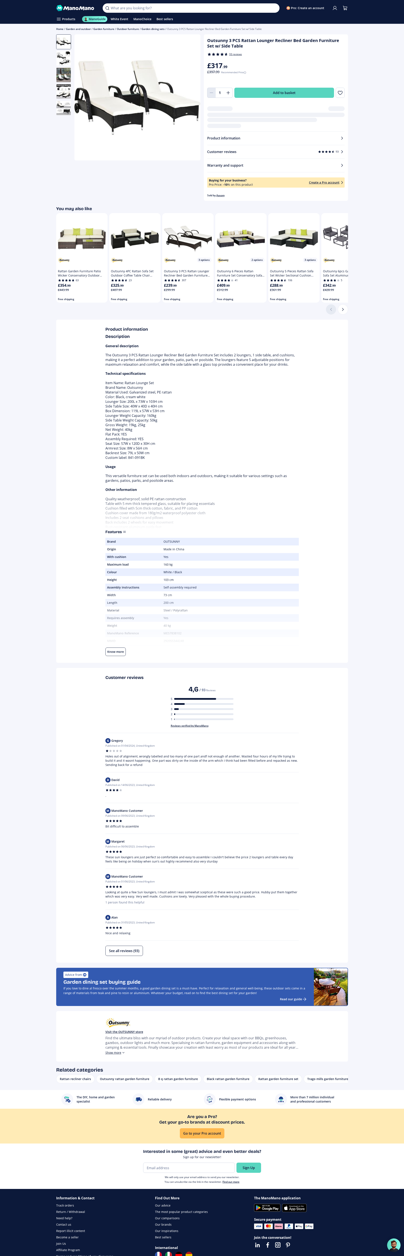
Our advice (163, 1205)
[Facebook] (267, 1245)
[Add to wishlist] (340, 93)
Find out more (230, 1182)
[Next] (343, 309)
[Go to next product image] (192, 98)
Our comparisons (167, 1218)
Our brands (163, 1224)
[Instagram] (277, 1245)
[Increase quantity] (228, 93)
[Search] (107, 8)
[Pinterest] (288, 1245)
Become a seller (67, 1237)
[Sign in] (335, 8)
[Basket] (345, 8)
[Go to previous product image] (83, 98)
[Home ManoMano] (76, 8)
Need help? (64, 1218)
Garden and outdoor (78, 29)
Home (59, 29)
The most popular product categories (181, 1212)
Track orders (65, 1205)
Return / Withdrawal (70, 1212)
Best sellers (163, 1237)
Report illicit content (70, 1231)
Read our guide (291, 999)
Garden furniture (103, 29)
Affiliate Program (68, 1250)
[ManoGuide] (394, 1245)
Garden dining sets (153, 29)
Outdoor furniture (128, 29)
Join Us (61, 1244)
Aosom (220, 195)
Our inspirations (166, 1231)
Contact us (63, 1224)
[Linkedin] (257, 1245)
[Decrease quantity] (211, 93)
